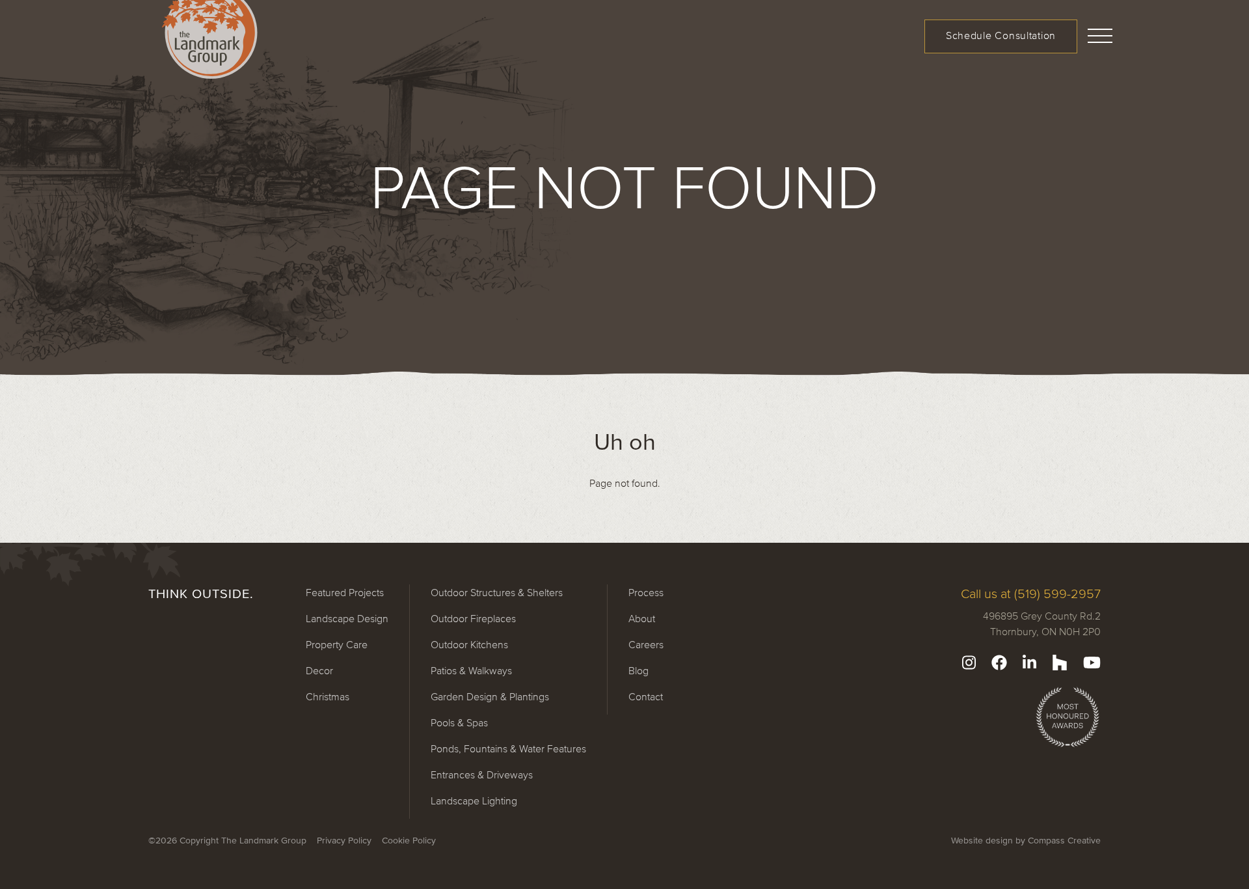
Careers (646, 644)
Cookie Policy (409, 840)
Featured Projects (345, 592)
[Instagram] (969, 662)
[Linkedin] (1029, 662)
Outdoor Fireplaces (473, 618)
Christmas (327, 696)
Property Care (337, 644)
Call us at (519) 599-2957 (1031, 593)
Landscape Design (347, 618)
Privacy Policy (344, 840)
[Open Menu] (1100, 33)
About (641, 618)
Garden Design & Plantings (490, 696)
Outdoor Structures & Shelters (497, 592)
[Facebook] (999, 662)
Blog (638, 670)
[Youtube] (1092, 662)
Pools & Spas (459, 722)
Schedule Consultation (1001, 35)
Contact (645, 696)
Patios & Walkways (471, 670)
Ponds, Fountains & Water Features (508, 748)
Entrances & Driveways (482, 774)
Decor (319, 670)
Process (646, 592)
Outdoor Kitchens (469, 644)
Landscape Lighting (474, 800)
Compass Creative (1064, 840)
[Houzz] (1060, 662)
